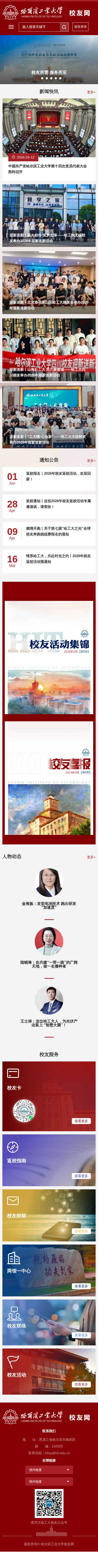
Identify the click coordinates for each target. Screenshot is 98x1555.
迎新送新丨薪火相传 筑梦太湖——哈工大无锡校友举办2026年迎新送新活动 (47, 238)
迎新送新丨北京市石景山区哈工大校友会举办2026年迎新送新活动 (49, 305)
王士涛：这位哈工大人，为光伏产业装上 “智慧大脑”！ (49, 1023)
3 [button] (47, 78)
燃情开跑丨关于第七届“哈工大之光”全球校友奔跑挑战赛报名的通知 (58, 531)
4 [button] (51, 78)
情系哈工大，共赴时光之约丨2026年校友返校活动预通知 (58, 559)
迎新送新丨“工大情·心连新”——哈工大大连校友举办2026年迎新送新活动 (48, 439)
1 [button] (38, 78)
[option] (49, 59)
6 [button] (60, 78)
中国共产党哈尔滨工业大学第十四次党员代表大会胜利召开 (47, 169)
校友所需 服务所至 (49, 72)
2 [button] (42, 78)
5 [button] (56, 78)
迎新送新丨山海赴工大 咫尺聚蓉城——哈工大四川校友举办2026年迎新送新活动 (47, 372)
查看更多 (81, 1121)
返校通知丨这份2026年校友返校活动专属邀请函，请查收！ (58, 504)
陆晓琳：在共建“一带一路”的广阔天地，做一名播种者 (49, 964)
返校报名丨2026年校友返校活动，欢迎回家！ (58, 476)
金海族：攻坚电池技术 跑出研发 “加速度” (49, 905)
